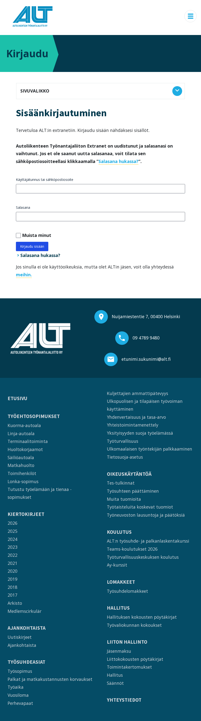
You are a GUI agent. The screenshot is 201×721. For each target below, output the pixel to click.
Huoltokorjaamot (25, 449)
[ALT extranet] (32, 16)
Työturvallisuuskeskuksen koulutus (143, 557)
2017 (12, 595)
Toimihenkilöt (22, 473)
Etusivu (17, 398)
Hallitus (118, 608)
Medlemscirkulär (24, 611)
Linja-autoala (21, 433)
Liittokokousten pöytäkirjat (135, 659)
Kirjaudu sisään (32, 246)
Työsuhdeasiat (26, 662)
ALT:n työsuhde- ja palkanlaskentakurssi (148, 541)
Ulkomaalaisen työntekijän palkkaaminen (149, 449)
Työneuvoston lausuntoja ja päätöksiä (146, 515)
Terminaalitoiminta (28, 441)
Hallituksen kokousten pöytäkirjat (142, 617)
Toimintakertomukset (129, 667)
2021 (12, 563)
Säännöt (115, 683)
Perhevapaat (20, 703)
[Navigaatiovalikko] (190, 16)
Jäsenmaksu (119, 651)
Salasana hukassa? (118, 161)
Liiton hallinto (127, 642)
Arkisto (15, 603)
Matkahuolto (21, 465)
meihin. (24, 275)
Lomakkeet (121, 582)
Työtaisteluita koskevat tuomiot (140, 507)
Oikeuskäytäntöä (129, 474)
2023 (12, 547)
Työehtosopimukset (34, 416)
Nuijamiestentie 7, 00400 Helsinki (146, 316)
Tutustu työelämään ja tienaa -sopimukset (40, 493)
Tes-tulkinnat (121, 483)
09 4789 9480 (146, 338)
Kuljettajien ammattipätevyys (137, 393)
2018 (12, 587)
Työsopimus (20, 671)
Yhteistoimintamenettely (132, 425)
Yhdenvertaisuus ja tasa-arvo (136, 417)
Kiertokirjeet (26, 514)
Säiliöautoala (21, 457)
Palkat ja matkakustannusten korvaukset (50, 679)
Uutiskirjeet (20, 637)
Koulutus (119, 532)
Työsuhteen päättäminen (133, 491)
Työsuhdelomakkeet (127, 591)
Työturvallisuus (122, 441)
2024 (12, 539)
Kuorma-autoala (24, 425)
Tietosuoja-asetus (125, 457)
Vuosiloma (18, 695)
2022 (12, 555)
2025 (12, 531)
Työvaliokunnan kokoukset (134, 625)
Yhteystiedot (124, 700)
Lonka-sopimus (23, 481)
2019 (12, 579)
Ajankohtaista (27, 628)
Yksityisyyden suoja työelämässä (140, 433)
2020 (12, 571)
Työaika (16, 687)
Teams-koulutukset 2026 (132, 549)
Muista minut (36, 235)
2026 (12, 523)
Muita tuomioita (124, 499)
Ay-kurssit (117, 565)
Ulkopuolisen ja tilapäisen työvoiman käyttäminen (145, 405)
